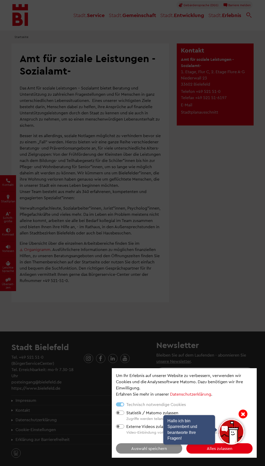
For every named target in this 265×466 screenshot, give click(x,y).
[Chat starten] (231, 432)
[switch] (120, 413)
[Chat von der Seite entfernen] (243, 414)
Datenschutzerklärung (190, 393)
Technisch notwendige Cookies (156, 404)
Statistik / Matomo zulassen (152, 412)
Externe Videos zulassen (148, 426)
